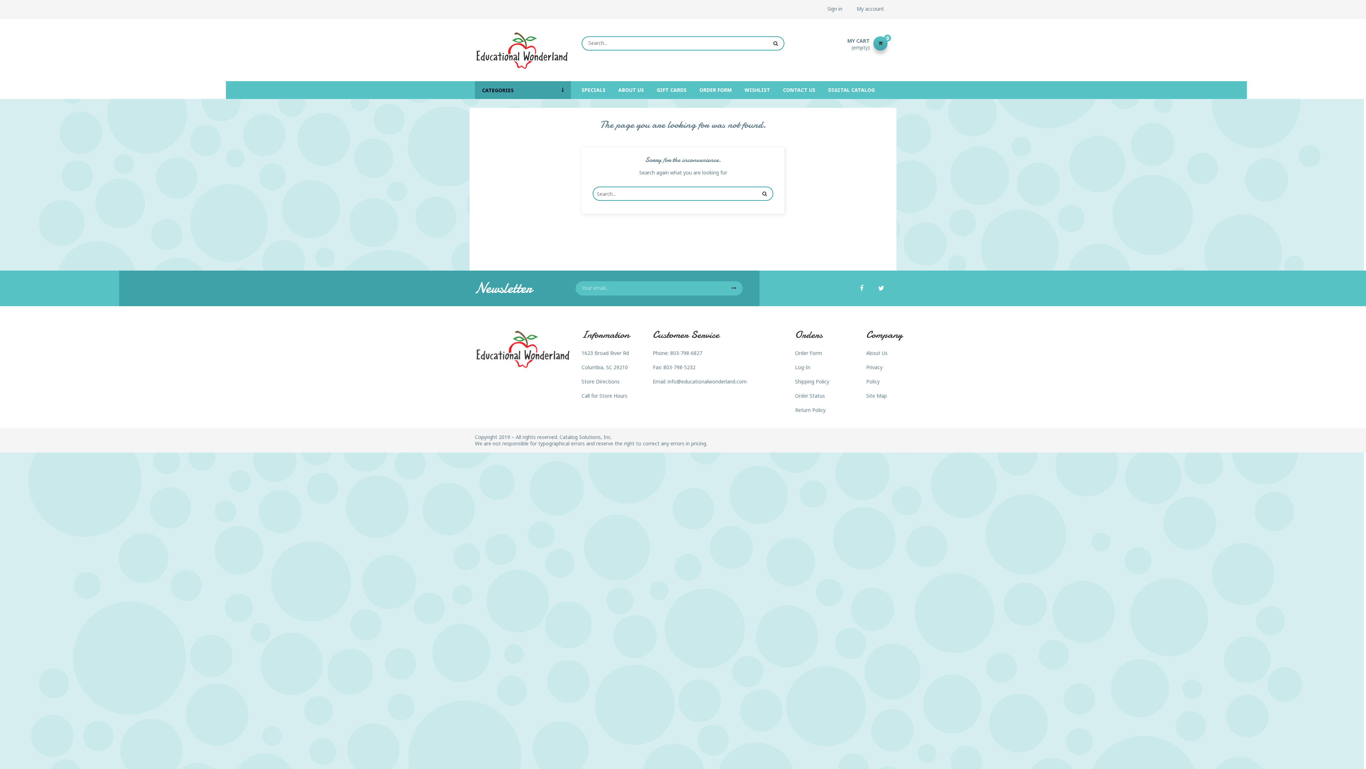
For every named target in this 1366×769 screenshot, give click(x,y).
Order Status (810, 395)
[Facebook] (861, 289)
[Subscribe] (734, 288)
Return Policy (810, 410)
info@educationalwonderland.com (707, 381)
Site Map (876, 395)
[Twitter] (881, 289)
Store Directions (601, 381)
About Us (877, 353)
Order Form (808, 353)
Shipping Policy (812, 381)
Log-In (802, 367)
